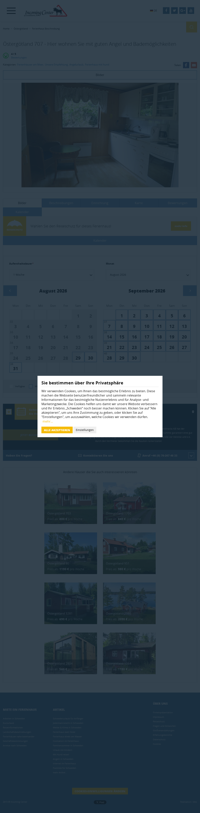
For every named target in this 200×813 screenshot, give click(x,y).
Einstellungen (85, 430)
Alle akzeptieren (57, 430)
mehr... (48, 421)
